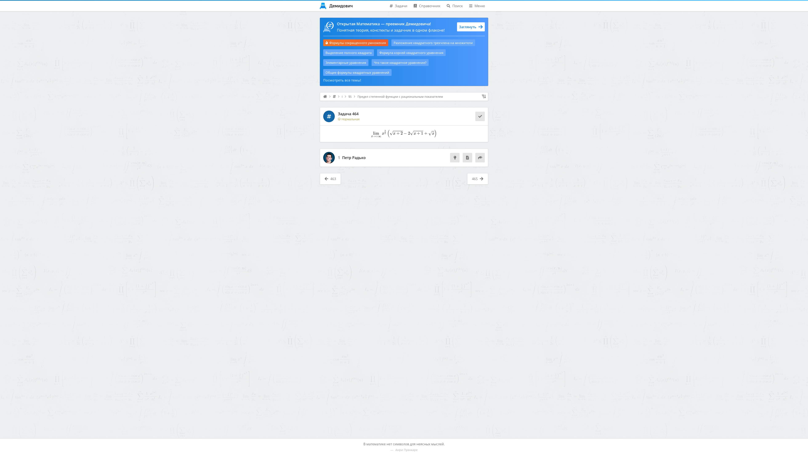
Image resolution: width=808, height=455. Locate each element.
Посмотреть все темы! (342, 80)
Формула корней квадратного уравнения (411, 53)
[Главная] (325, 96)
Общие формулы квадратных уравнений (357, 72)
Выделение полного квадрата (349, 53)
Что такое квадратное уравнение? (400, 62)
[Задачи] (334, 96)
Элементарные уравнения (346, 62)
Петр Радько (354, 158)
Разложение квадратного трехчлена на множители (433, 43)
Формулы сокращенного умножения (357, 43)
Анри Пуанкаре (406, 450)
